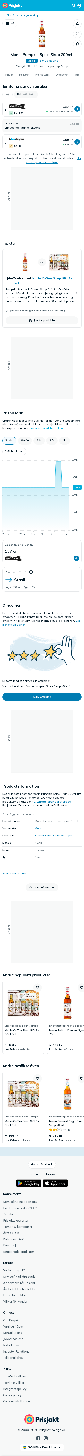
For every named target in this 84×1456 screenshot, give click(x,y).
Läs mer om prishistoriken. (46, 428)
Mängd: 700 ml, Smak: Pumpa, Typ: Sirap (42, 66)
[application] (42, 498)
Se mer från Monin (14, 873)
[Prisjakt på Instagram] (46, 1438)
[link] (42, 288)
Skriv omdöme (49, 60)
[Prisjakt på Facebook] (38, 1438)
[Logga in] (79, 5)
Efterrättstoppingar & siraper (24, 15)
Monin (39, 828)
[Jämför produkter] (77, 44)
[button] (9, 23)
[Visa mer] (6, 109)
